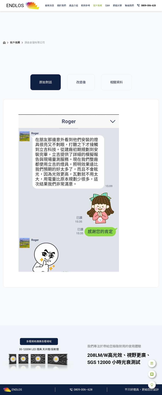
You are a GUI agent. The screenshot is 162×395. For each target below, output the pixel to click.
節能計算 (117, 5)
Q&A (107, 5)
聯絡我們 (129, 5)
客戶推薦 (97, 5)
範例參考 (85, 5)
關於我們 (61, 5)
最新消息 (49, 5)
